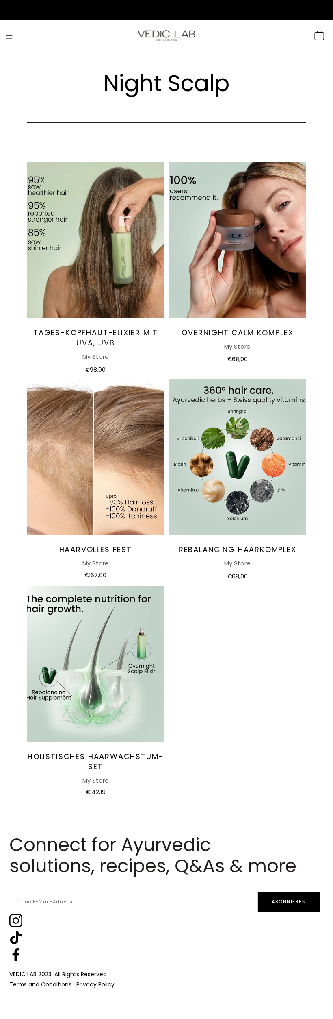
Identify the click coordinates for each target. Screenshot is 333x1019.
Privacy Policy (95, 984)
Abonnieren (289, 902)
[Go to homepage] (166, 35)
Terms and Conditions (41, 984)
